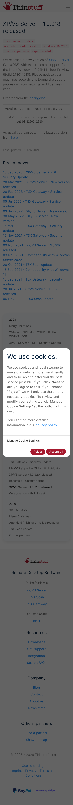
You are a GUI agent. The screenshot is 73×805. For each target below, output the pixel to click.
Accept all (56, 451)
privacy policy (46, 425)
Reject (38, 451)
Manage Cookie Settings (23, 440)
